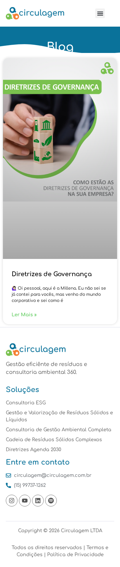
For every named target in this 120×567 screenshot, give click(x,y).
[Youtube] (25, 500)
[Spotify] (51, 500)
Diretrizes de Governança (52, 274)
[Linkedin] (38, 500)
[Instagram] (11, 500)
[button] (100, 13)
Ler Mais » (24, 314)
